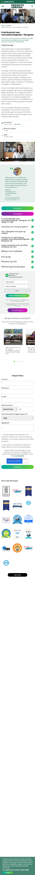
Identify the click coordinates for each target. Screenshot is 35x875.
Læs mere (17, 124)
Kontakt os (30, 1)
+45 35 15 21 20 (12, 305)
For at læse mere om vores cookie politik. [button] (16, 870)
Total (16, 290)
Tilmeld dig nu (17, 213)
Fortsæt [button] (7, 872)
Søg (31, 5)
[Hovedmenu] (3, 6)
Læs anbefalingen (12, 198)
